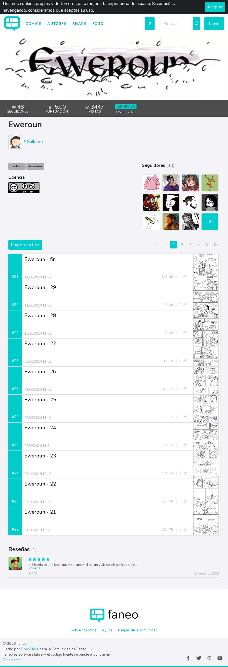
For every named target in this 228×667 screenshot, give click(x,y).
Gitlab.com (12, 660)
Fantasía (17, 166)
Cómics (34, 23)
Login (214, 24)
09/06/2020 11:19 (37, 361)
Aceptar (215, 7)
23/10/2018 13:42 (37, 474)
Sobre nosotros (83, 630)
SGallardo (33, 142)
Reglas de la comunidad (138, 630)
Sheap (32, 573)
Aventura (35, 166)
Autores (57, 23)
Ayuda (107, 630)
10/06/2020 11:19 (37, 333)
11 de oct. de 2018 (207, 574)
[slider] (76, 560)
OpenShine (30, 649)
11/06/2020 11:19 (37, 277)
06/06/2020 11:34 (37, 446)
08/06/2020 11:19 (37, 389)
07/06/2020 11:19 (37, 417)
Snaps (79, 23)
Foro (97, 23)
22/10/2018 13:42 (37, 502)
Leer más (34, 568)
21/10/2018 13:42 (37, 530)
